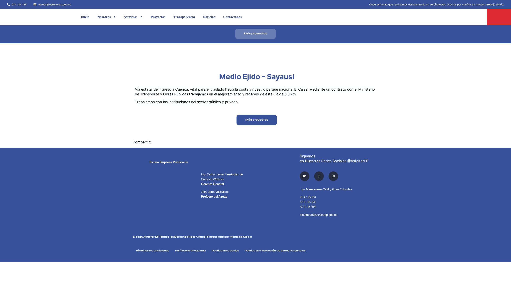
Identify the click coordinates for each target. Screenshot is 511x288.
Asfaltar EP (151, 236)
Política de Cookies (225, 250)
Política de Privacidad (190, 250)
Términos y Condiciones (152, 250)
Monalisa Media (241, 236)
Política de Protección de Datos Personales (275, 250)
